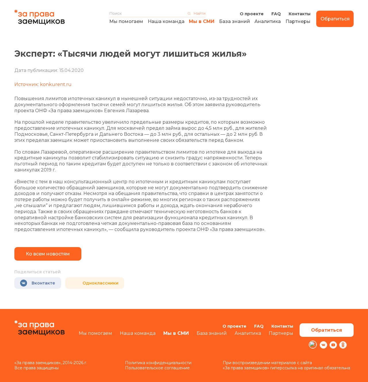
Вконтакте (43, 283)
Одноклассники (100, 283)
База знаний (234, 21)
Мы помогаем (126, 21)
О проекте (252, 13)
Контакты (299, 13)
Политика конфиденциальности (158, 362)
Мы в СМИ (201, 21)
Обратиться (335, 19)
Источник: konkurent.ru (43, 84)
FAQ (276, 13)
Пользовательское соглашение (157, 367)
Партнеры (297, 21)
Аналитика (267, 21)
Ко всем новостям (48, 254)
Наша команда (166, 21)
